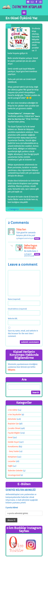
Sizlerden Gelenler (15, 470)
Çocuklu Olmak (14, 428)
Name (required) (14, 299)
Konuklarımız (13, 446)
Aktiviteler (12, 419)
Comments (8, 26)
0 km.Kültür (12, 410)
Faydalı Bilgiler (14, 433)
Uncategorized (14, 475)
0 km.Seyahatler (14, 414)
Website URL (12, 318)
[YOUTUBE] (28, 2)
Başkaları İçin (13, 423)
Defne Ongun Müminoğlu (30, 246)
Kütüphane (29, 209)
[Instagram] (40, 2)
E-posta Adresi (12, 507)
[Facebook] (36, 2)
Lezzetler (12, 461)
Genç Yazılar (14, 451)
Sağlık (10, 466)
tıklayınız (11, 369)
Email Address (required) (17, 309)
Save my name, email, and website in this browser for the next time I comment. (23, 333)
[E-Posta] (32, 2)
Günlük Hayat (13, 442)
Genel (22, 209)
